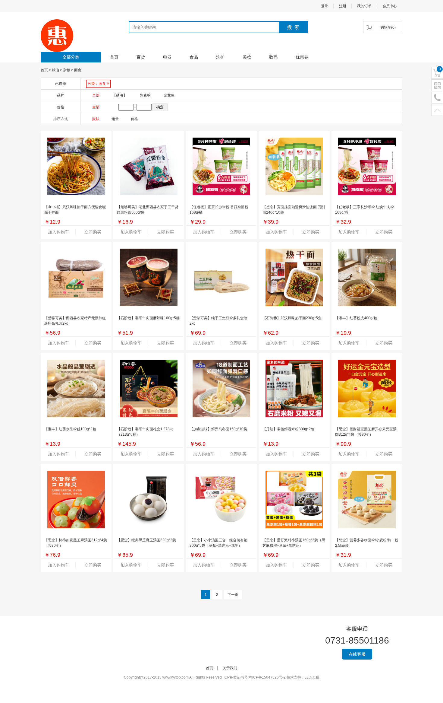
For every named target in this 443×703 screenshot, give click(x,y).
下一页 (233, 595)
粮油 (55, 70)
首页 (114, 57)
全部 (95, 95)
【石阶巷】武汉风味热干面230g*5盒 (292, 318)
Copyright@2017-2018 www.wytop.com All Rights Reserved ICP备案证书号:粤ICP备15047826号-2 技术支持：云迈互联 (221, 677)
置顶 (437, 110)
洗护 (220, 57)
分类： (98, 83)
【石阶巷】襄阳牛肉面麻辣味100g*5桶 (148, 318)
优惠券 (302, 57)
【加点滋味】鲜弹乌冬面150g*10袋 (218, 429)
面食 (77, 70)
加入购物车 (58, 232)
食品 (194, 57)
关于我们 (230, 668)
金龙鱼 (169, 95)
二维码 (437, 85)
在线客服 (357, 654)
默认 (95, 119)
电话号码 (437, 98)
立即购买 (92, 232)
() (388, 27)
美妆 (247, 57)
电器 (167, 57)
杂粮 (66, 70)
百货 (141, 57)
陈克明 (145, 95)
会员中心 (389, 6)
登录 (324, 6)
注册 (342, 6)
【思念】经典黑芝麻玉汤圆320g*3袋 (146, 540)
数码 (273, 57)
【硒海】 (119, 95)
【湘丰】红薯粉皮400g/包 (356, 318)
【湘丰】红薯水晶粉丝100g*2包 (70, 429)
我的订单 (364, 6)
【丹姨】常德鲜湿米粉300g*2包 (288, 429)
